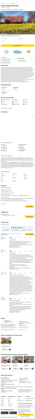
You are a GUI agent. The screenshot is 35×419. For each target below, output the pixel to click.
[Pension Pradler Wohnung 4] (29, 359)
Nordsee (2, 398)
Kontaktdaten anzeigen (22, 60)
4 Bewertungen (7, 7)
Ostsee (2, 400)
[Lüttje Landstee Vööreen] (6, 340)
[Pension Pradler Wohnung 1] (6, 359)
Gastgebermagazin (28, 400)
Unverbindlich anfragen (17, 45)
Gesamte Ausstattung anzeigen (6, 108)
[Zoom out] (33, 115)
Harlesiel (26, 163)
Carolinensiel (3, 158)
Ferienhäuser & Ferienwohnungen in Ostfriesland (9, 386)
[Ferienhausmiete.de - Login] (30, 1)
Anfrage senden (29, 206)
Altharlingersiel (20, 157)
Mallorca (2, 402)
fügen (15, 162)
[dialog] (25, 410)
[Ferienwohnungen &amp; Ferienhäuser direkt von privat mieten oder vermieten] (1, 1)
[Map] (17, 127)
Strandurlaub (26, 378)
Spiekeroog (24, 165)
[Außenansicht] (17, 22)
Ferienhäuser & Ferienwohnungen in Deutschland (9, 380)
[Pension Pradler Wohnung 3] (17, 359)
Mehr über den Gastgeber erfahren (6, 329)
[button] (32, 1)
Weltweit (2, 403)
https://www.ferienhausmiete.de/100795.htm (25, 386)
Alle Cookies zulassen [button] (25, 414)
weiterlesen (3, 203)
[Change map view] (2, 115)
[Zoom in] (33, 114)
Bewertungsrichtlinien (4, 234)
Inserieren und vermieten (29, 398)
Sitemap (2, 405)
